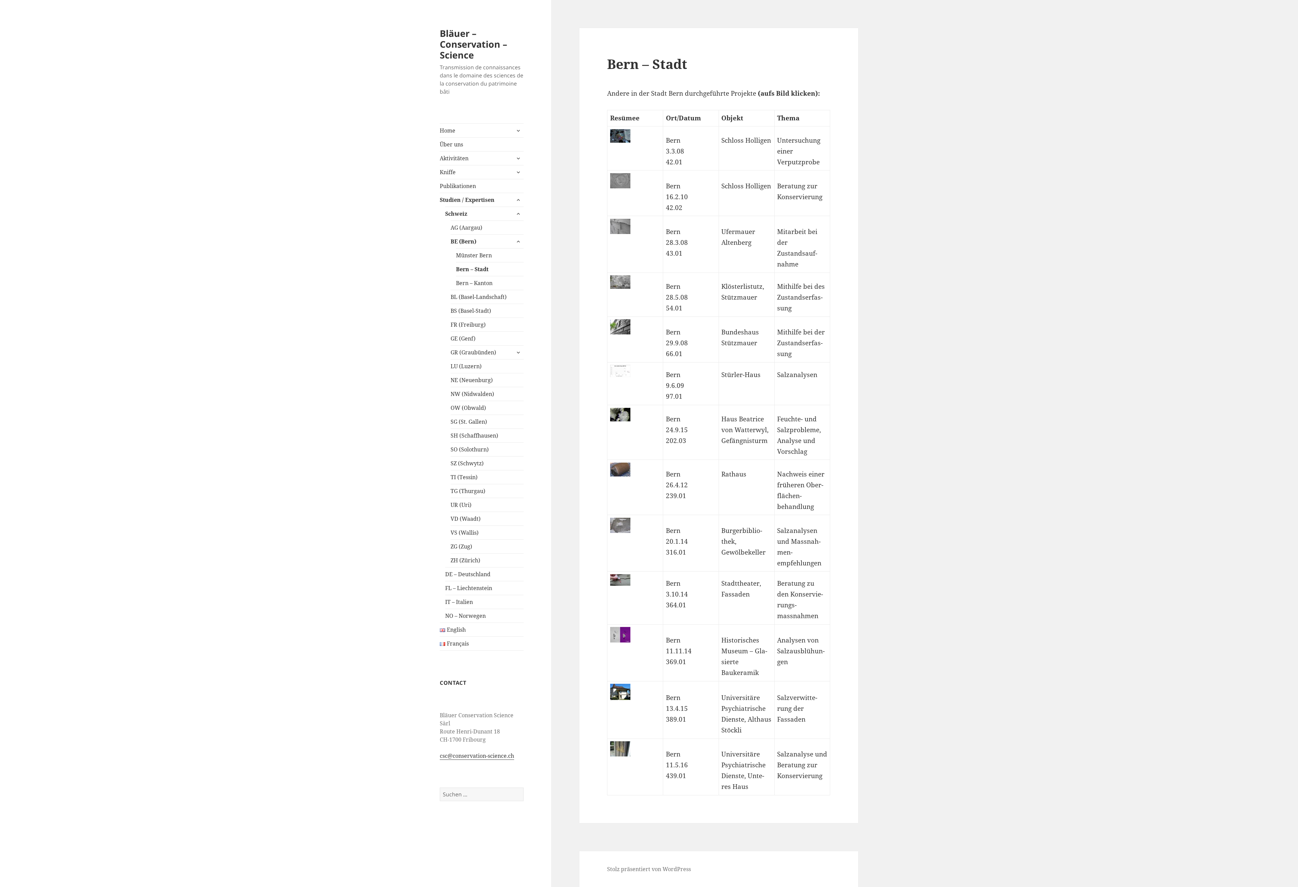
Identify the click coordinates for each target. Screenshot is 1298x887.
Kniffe (448, 172)
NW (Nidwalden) (472, 394)
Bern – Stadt (472, 269)
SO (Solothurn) (470, 449)
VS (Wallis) (465, 532)
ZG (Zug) (461, 546)
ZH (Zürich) (465, 560)
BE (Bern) (463, 241)
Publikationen (458, 186)
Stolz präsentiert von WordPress (649, 869)
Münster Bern (474, 255)
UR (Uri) (461, 505)
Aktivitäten (454, 158)
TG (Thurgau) (468, 491)
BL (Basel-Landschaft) (479, 297)
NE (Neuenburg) (472, 380)
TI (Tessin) (464, 477)
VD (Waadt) (466, 518)
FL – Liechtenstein (468, 588)
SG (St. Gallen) (469, 421)
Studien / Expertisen (467, 200)
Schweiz (456, 213)
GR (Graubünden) (473, 352)
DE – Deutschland (467, 574)
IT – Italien (459, 602)
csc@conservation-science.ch (477, 756)
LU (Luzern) (466, 366)
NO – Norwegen (465, 616)
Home (447, 130)
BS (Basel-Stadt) (471, 310)
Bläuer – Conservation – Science (473, 44)
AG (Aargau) (466, 227)
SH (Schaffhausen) (474, 435)
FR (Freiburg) (468, 324)
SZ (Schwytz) (467, 463)
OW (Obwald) (468, 408)
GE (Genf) (463, 338)
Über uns (451, 144)
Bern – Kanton (474, 283)
